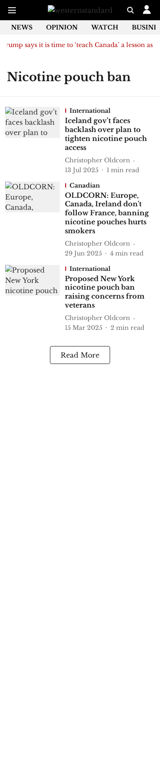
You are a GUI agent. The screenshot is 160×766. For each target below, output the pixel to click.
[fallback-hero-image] (35, 140)
